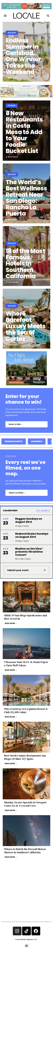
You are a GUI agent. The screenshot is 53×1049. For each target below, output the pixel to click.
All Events (43, 510)
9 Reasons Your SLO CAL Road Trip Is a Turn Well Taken (26, 663)
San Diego (36, 441)
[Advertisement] (26, 885)
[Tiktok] (26, 931)
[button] (5, 15)
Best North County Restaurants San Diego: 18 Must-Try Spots (25, 757)
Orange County (14, 441)
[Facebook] (36, 931)
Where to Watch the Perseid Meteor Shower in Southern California (25, 850)
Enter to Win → (16, 424)
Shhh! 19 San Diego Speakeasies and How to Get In (25, 617)
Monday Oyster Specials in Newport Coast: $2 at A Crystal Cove (25, 804)
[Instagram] (17, 931)
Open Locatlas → (17, 492)
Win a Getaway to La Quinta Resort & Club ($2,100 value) (26, 710)
